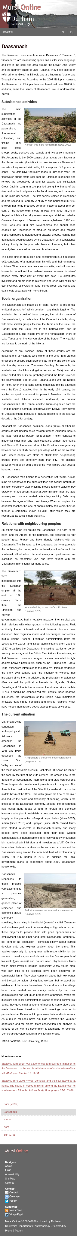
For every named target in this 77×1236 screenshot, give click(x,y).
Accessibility (12, 1174)
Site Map (10, 1178)
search (71, 32)
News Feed (15, 1210)
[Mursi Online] (21, 7)
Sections (8, 31)
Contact (13, 1192)
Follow (13, 1200)
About (8, 1166)
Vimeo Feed (16, 1214)
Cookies (9, 1182)
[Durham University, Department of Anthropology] (21, 19)
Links (8, 1170)
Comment (14, 1196)
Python (19, 1230)
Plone (8, 1230)
